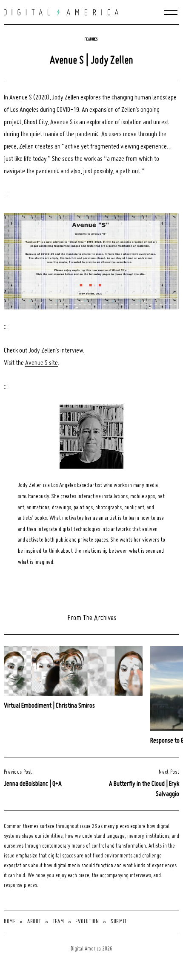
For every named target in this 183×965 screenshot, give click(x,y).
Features (91, 39)
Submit (119, 921)
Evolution (87, 921)
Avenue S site (41, 363)
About (34, 921)
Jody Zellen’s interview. (56, 350)
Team (58, 921)
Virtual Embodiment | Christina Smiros (49, 706)
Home (10, 921)
